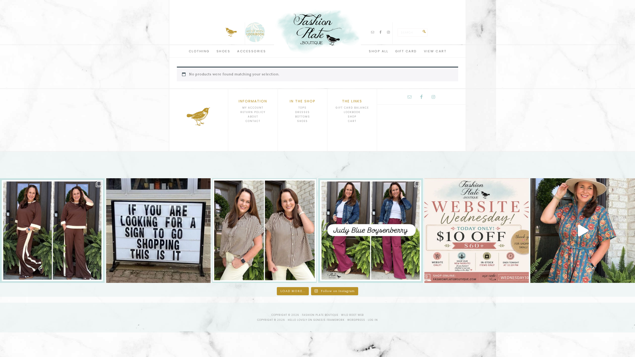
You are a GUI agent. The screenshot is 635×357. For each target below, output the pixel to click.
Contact (253, 121)
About (253, 117)
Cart (352, 121)
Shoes (302, 121)
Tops (302, 108)
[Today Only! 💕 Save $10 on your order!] (476, 230)
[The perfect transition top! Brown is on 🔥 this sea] (264, 230)
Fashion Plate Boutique (317, 30)
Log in (373, 320)
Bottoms (302, 117)
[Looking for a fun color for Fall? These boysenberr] (370, 230)
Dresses (302, 112)
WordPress (356, 320)
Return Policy (252, 112)
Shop (352, 117)
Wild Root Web (352, 315)
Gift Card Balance (352, 108)
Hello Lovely (297, 320)
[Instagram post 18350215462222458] (582, 230)
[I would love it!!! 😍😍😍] (158, 230)
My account (252, 108)
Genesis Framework (329, 320)
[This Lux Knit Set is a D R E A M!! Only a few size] (52, 230)
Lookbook (352, 112)
